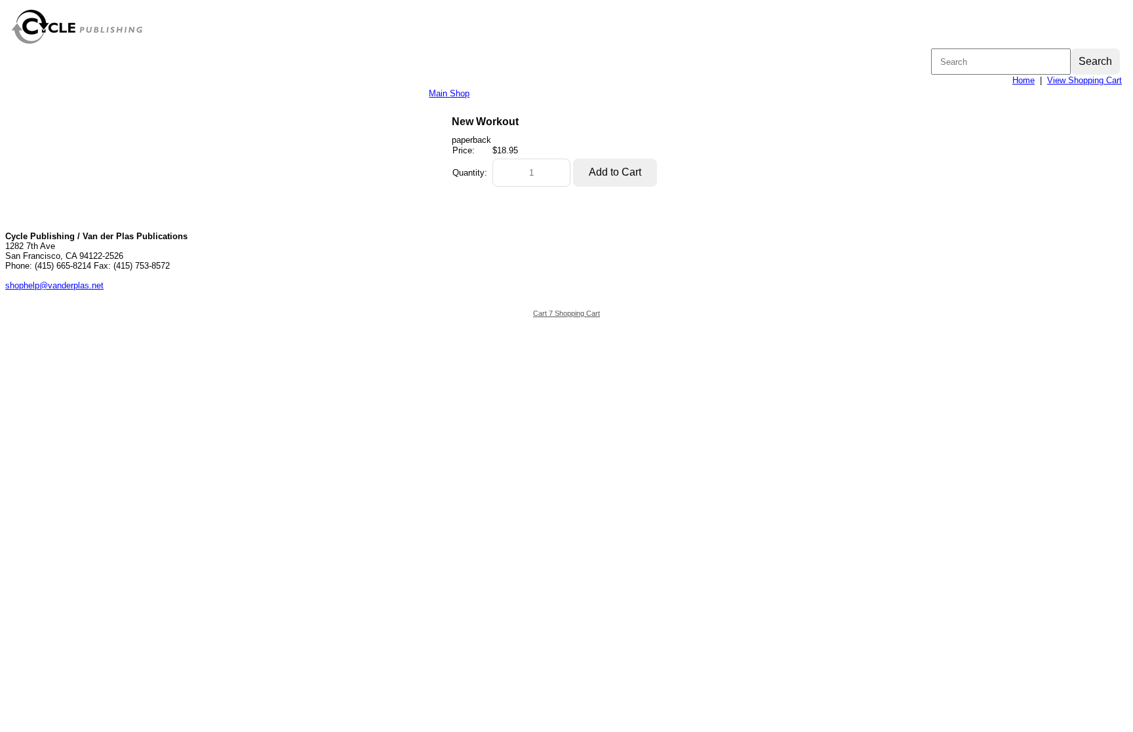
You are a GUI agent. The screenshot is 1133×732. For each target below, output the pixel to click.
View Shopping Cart (1084, 80)
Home (1023, 80)
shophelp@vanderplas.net (54, 285)
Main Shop (449, 93)
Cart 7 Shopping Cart (566, 313)
